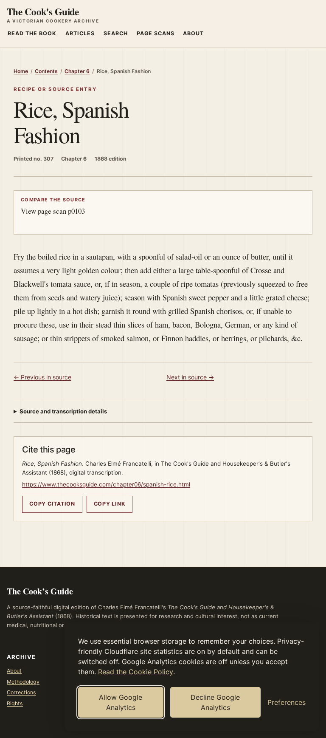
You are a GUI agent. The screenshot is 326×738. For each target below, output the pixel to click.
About (193, 33)
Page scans (155, 33)
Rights (15, 703)
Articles (80, 33)
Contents (46, 71)
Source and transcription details (63, 411)
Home (21, 71)
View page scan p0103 (53, 206)
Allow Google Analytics (120, 702)
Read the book (32, 33)
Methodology (23, 682)
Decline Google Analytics (215, 702)
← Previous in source (42, 377)
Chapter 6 (77, 71)
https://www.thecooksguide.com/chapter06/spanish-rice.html (106, 484)
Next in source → (190, 377)
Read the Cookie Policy (135, 671)
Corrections (21, 692)
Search (116, 33)
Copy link (110, 503)
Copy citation (52, 503)
